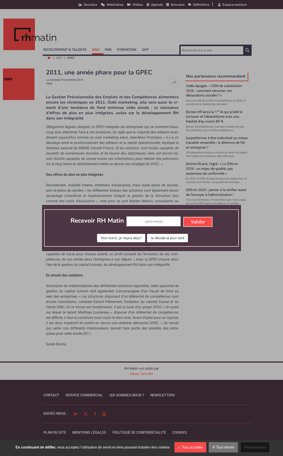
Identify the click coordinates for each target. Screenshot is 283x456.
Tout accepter (192, 447)
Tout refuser (224, 447)
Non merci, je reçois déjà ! (121, 238)
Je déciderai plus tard (167, 238)
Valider (198, 222)
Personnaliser (255, 447)
